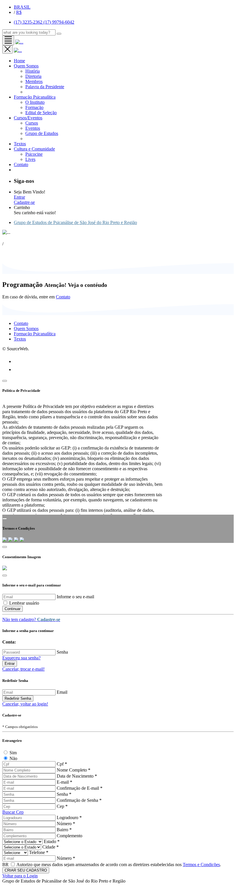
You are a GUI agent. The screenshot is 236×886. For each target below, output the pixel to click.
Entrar (19, 197)
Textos (20, 143)
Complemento (69, 835)
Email (62, 692)
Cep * (62, 806)
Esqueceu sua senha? (21, 657)
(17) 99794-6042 (58, 22)
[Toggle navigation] (8, 40)
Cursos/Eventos (28, 117)
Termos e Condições (201, 864)
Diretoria (33, 76)
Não (13, 758)
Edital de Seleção (41, 112)
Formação (34, 107)
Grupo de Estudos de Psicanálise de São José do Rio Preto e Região (75, 222)
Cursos (31, 123)
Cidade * (50, 846)
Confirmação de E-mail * (79, 788)
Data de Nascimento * (77, 776)
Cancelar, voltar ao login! (25, 703)
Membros (34, 81)
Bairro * (64, 829)
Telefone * (38, 852)
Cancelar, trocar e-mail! (23, 669)
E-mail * (64, 782)
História (32, 71)
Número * (66, 823)
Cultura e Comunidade (34, 148)
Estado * (52, 841)
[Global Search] (59, 34)
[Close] (4, 381)
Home (19, 60)
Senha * (64, 794)
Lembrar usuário (24, 603)
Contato (63, 296)
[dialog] (118, 727)
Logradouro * (69, 817)
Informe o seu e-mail (75, 596)
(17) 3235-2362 (28, 22)
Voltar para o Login (20, 875)
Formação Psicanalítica (35, 97)
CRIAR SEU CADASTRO (26, 870)
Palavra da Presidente (44, 86)
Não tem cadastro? (31, 619)
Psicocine (34, 154)
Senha (62, 652)
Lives (30, 159)
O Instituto (35, 102)
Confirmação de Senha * (79, 800)
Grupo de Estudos (41, 133)
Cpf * (62, 763)
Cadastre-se (24, 202)
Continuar (12, 609)
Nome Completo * (73, 770)
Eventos (32, 128)
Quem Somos (26, 65)
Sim (13, 752)
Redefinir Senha (18, 698)
